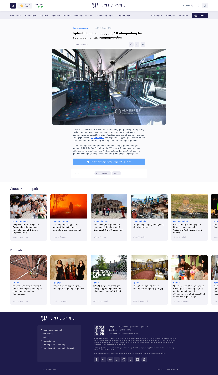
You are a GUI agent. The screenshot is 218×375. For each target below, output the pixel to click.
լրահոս (201, 15)
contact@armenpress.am (128, 333)
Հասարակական (102, 173)
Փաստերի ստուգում (83, 15)
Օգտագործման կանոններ (53, 344)
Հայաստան (15, 15)
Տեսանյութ (170, 15)
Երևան (116, 173)
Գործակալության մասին (52, 330)
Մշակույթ (56, 15)
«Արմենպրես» (97, 137)
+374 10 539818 (125, 330)
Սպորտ (67, 15)
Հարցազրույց (124, 15)
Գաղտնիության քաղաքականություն (57, 348)
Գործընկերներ (48, 341)
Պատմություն (47, 333)
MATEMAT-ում (172, 369)
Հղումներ (45, 337)
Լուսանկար (156, 15)
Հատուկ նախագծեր (105, 15)
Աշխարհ (44, 15)
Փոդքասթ (183, 15)
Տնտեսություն (30, 15)
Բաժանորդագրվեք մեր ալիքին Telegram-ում (111, 161)
